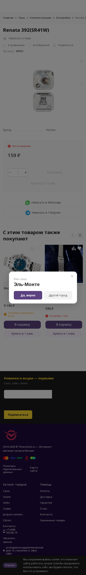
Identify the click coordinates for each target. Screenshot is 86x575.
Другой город (58, 295)
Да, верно (28, 295)
